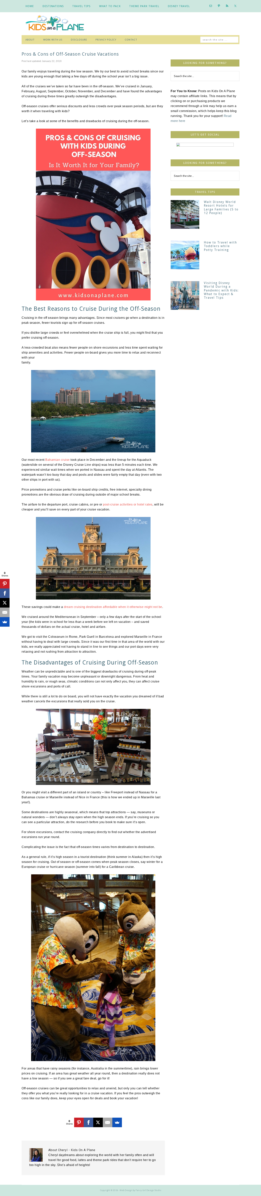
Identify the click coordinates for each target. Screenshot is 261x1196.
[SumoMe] (117, 1122)
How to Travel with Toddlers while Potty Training (220, 246)
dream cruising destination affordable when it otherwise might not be (113, 607)
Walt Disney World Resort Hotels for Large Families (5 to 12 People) (221, 207)
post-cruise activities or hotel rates (127, 504)
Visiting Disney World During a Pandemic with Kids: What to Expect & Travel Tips (221, 290)
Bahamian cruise (57, 459)
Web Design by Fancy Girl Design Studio (140, 1190)
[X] (98, 1122)
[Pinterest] (79, 1122)
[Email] (107, 1122)
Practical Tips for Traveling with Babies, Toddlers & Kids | (58, 23)
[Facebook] (88, 1122)
